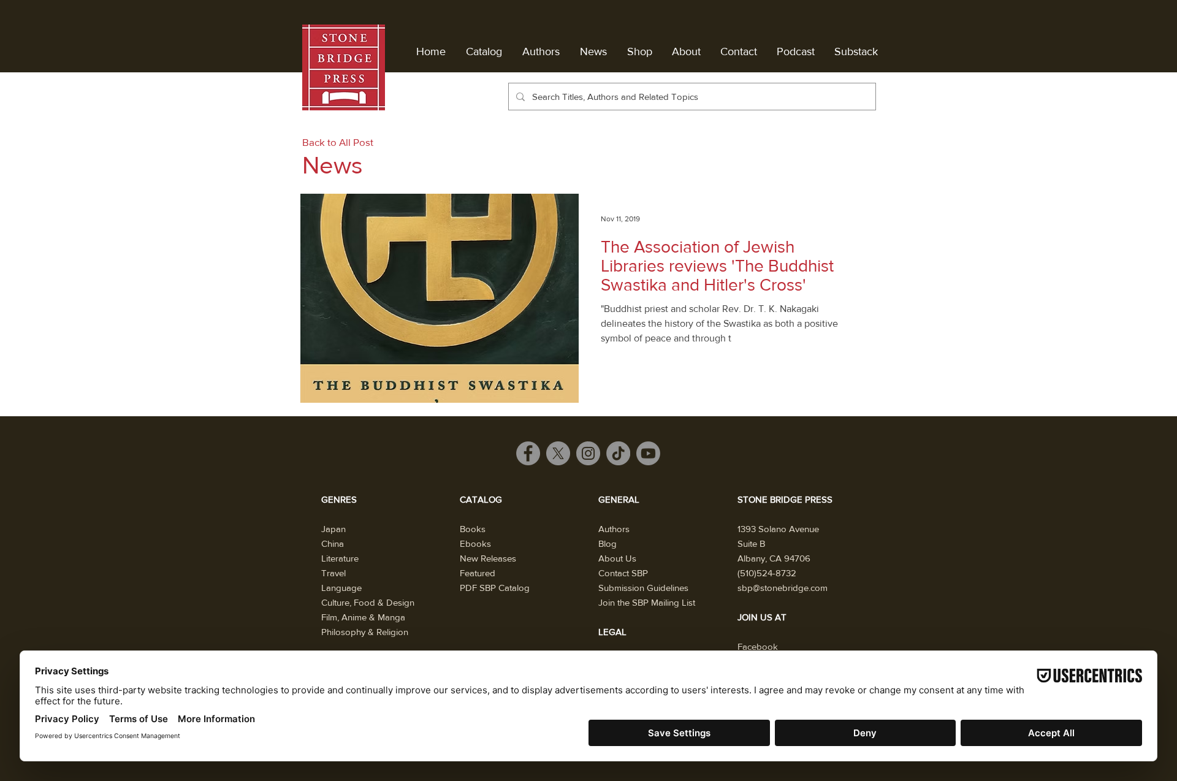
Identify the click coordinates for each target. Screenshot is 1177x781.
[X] (558, 453)
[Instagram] (588, 453)
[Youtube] (648, 453)
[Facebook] (528, 453)
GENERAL (618, 499)
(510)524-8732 (766, 573)
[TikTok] (618, 453)
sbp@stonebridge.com (782, 587)
